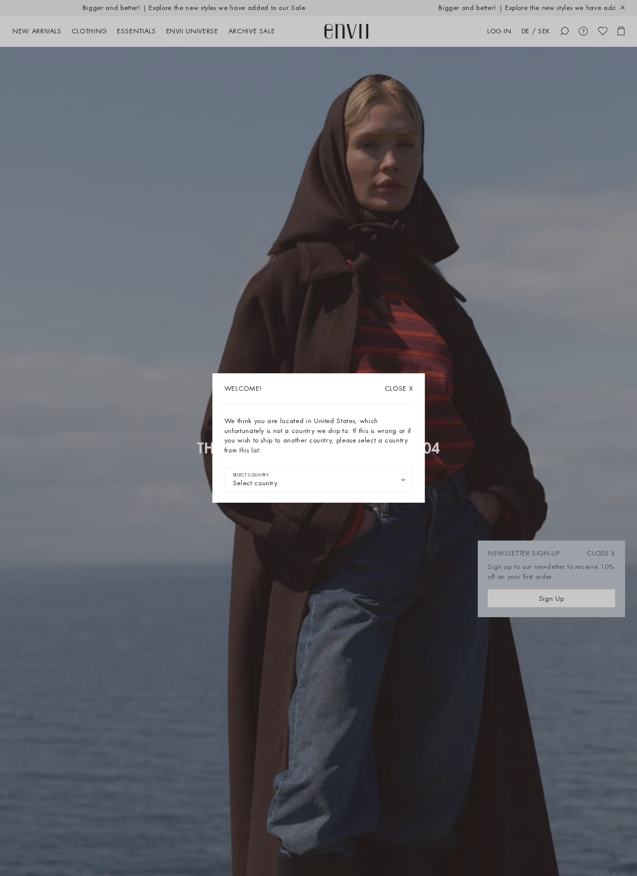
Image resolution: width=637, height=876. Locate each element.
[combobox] (318, 480)
